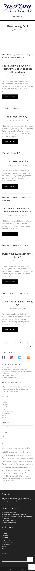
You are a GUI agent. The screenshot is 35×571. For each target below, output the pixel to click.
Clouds (24, 455)
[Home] (7, 30)
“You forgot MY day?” (17, 116)
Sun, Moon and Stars (7, 412)
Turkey (22, 478)
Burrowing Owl (8, 455)
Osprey (27, 470)
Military (4, 467)
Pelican (4, 473)
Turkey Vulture (28, 478)
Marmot (30, 464)
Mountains (7, 470)
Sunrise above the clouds (9, 377)
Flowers (8, 461)
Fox (11, 461)
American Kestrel (8, 448)
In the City (4, 402)
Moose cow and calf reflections (10, 375)
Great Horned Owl (10, 464)
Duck (12, 458)
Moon (9, 467)
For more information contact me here (15, 390)
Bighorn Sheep (17, 452)
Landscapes (5, 406)
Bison (26, 452)
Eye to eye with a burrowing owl (17, 303)
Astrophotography (19, 448)
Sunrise (19, 475)
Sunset (26, 476)
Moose (14, 467)
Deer (4, 458)
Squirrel (14, 476)
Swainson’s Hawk (7, 478)
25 (31, 342)
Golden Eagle (17, 461)
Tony (9, 75)
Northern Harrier (18, 470)
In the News (5, 404)
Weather (4, 415)
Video (8, 480)
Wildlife (26, 75)
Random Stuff (6, 410)
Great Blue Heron (26, 461)
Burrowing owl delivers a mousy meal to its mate (17, 210)
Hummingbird (23, 464)
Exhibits (4, 400)
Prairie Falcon (13, 473)
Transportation (6, 413)
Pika (8, 473)
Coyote (28, 455)
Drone (9, 458)
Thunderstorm (16, 478)
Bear (10, 452)
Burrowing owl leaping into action (17, 255)
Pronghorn (21, 473)
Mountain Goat (24, 467)
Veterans (4, 480)
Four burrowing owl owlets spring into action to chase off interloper (17, 68)
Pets (3, 408)
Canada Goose (18, 455)
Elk (15, 458)
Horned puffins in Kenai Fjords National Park (14, 369)
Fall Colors (20, 458)
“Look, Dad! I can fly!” (17, 161)
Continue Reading (9, 97)
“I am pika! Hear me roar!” (9, 368)
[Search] (30, 559)
